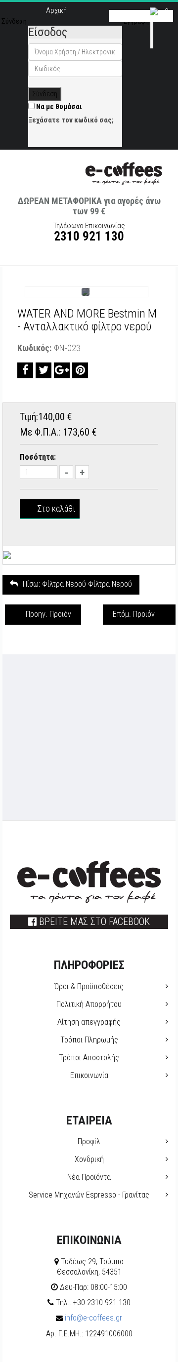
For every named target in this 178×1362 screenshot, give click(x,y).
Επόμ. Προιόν (134, 614)
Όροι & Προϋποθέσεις (89, 986)
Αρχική (56, 10)
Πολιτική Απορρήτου (89, 1004)
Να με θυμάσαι (58, 106)
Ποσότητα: (38, 457)
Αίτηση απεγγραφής (89, 1022)
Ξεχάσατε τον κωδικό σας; (71, 120)
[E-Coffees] (123, 171)
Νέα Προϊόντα (89, 1177)
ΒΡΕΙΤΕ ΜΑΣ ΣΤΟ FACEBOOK (93, 921)
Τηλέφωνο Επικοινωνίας (89, 232)
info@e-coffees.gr (92, 1317)
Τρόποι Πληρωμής (89, 1039)
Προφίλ (89, 1141)
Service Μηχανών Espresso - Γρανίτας (89, 1195)
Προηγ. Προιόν (48, 614)
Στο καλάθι (56, 508)
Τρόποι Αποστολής (89, 1057)
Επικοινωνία (89, 1075)
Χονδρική (89, 1159)
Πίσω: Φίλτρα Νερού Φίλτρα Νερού (77, 584)
